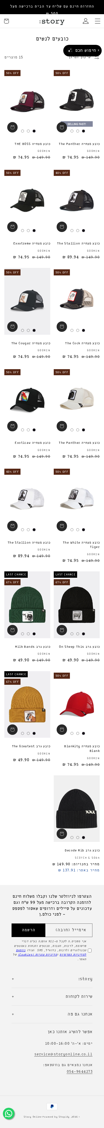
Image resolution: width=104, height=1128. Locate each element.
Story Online (32, 1117)
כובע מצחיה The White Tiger (81, 545)
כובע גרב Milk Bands (32, 646)
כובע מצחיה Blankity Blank (82, 748)
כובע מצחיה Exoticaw (32, 442)
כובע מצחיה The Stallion (78, 243)
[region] (52, 10)
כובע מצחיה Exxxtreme (31, 243)
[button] (97, 21)
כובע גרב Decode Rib (82, 850)
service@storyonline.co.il (63, 1054)
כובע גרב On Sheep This (79, 646)
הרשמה (28, 930)
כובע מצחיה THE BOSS (32, 144)
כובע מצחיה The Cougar (30, 343)
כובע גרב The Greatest (31, 746)
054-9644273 (80, 1072)
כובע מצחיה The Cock (82, 343)
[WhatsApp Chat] (8, 1113)
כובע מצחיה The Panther (79, 144)
